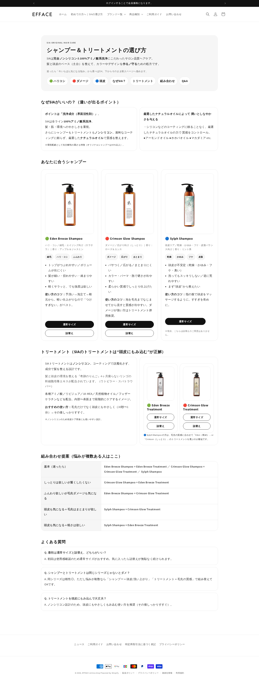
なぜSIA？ (119, 81)
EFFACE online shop (91, 673)
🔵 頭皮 (100, 81)
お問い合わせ (114, 644)
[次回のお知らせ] (225, 3)
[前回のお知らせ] (34, 3)
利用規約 (180, 673)
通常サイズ (69, 324)
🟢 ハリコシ (57, 81)
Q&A (185, 81)
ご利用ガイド (95, 644)
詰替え (69, 333)
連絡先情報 (167, 673)
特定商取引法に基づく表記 (140, 644)
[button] (116, 14)
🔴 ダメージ (80, 81)
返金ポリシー (128, 673)
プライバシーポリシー (172, 644)
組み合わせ (167, 81)
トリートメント (143, 81)
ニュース (79, 644)
